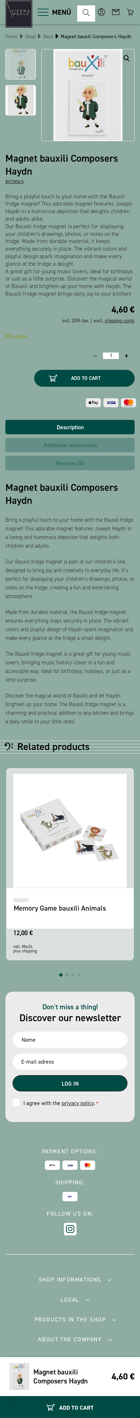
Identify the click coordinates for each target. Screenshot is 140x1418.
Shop (30, 36)
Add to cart (86, 378)
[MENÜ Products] (43, 12)
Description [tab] (70, 427)
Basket (130, 12)
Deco (48, 36)
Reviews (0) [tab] (70, 463)
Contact (115, 12)
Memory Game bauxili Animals (60, 908)
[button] (60, 975)
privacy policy (78, 1103)
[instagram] (70, 1229)
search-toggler (86, 13)
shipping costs (120, 320)
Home (11, 36)
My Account (101, 12)
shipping (29, 951)
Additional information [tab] (70, 445)
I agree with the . (60, 1103)
